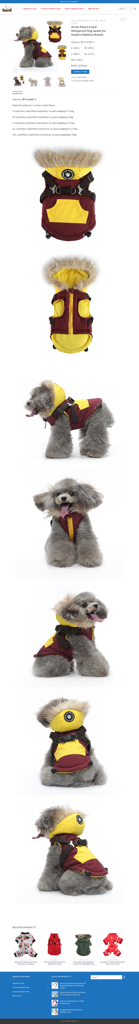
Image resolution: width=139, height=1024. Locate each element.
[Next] (64, 46)
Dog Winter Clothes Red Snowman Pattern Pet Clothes (112, 963)
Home (73, 20)
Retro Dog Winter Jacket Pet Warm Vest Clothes (55, 963)
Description (17, 94)
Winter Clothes (82, 77)
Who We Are (93, 8)
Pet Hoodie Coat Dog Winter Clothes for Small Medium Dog (83, 963)
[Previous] (16, 46)
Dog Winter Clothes (88, 81)
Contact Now (80, 72)
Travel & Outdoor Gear (50, 8)
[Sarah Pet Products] (11, 8)
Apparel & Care (29, 8)
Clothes (94, 20)
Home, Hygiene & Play (74, 8)
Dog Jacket (78, 81)
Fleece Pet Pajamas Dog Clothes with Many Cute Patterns (26, 963)
